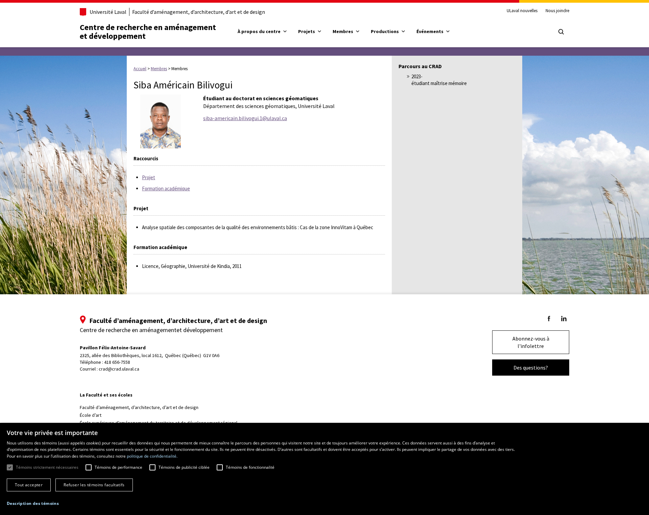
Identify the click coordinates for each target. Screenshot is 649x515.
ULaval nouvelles (522, 10)
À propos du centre (259, 31)
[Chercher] (561, 32)
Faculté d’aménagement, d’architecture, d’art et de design (198, 11)
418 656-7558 (117, 362)
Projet (148, 177)
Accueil (140, 69)
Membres (343, 31)
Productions (385, 31)
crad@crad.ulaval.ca (119, 369)
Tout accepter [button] (29, 485)
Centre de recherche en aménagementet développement (148, 31)
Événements (429, 31)
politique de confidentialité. (152, 456)
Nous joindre (557, 10)
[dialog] (324, 469)
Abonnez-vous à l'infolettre (530, 342)
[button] (33, 503)
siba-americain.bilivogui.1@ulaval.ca (245, 118)
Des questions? (530, 367)
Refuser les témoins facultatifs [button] (94, 485)
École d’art (90, 415)
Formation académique (166, 188)
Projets (306, 31)
